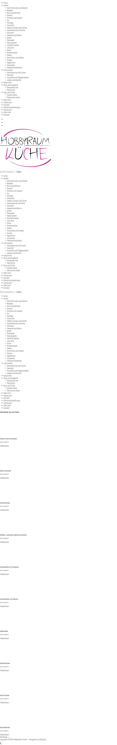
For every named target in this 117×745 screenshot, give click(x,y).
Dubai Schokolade (5, 471)
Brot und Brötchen (13, 13)
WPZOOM (42, 739)
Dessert (10, 15)
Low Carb (10, 47)
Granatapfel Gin (5, 727)
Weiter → (5, 737)
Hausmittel (7, 82)
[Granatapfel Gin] (15, 724)
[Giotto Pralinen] (15, 692)
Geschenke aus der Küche (16, 72)
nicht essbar (8, 70)
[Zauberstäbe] (15, 627)
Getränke (10, 32)
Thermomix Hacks (13, 97)
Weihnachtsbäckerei (14, 67)
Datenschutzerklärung (11, 107)
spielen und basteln (14, 80)
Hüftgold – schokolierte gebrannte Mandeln (13, 535)
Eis (8, 20)
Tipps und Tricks (9, 92)
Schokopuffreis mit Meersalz (9, 599)
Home (5, 3)
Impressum (7, 102)
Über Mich (7, 100)
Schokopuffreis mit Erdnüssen (9, 567)
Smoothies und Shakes (15, 57)
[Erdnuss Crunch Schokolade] (15, 435)
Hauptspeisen (12, 42)
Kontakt (6, 105)
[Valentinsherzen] (15, 659)
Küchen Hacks (12, 95)
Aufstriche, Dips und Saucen (17, 8)
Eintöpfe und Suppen (14, 18)
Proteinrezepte (12, 52)
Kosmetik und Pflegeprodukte (18, 77)
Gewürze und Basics (14, 35)
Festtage (10, 23)
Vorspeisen (11, 65)
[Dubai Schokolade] (15, 467)
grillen (9, 37)
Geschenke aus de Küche (16, 30)
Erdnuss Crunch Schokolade (8, 439)
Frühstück (10, 25)
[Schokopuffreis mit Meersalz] (15, 595)
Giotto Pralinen (4, 695)
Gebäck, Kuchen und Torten (17, 28)
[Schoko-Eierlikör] (15, 499)
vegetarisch (11, 62)
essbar (5, 5)
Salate (9, 55)
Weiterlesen (4, 446)
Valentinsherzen (5, 663)
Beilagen (10, 10)
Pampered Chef (12, 87)
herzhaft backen (13, 45)
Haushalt (10, 75)
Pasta (9, 50)
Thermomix (11, 90)
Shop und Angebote (10, 85)
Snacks (9, 60)
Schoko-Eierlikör (5, 503)
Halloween (10, 40)
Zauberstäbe (4, 631)
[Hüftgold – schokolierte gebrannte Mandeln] (15, 531)
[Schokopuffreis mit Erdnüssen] (15, 563)
